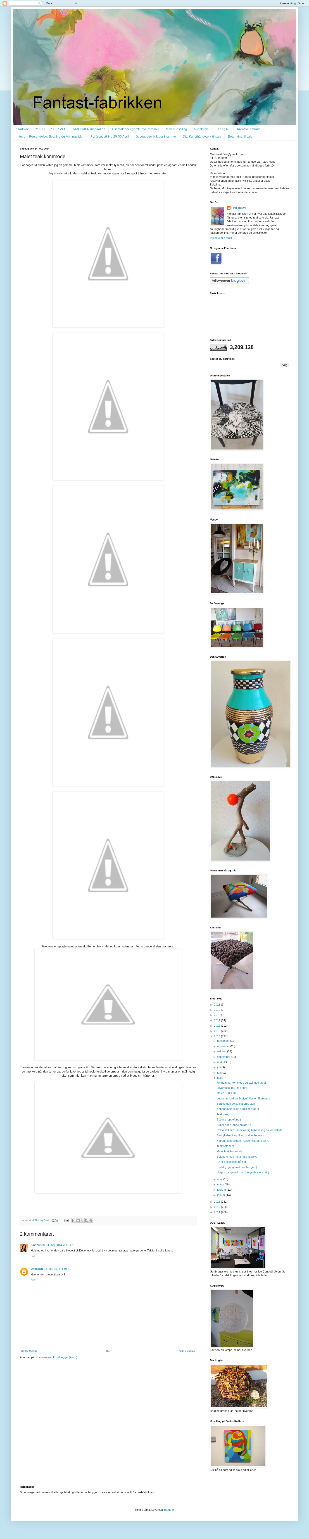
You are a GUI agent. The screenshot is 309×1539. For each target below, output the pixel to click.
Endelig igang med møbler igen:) (237, 1167)
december (223, 1040)
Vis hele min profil (221, 238)
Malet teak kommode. (230, 1151)
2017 (217, 1020)
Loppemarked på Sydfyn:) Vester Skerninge (243, 1098)
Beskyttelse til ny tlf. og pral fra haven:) (240, 1135)
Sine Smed (38, 1245)
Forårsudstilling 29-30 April (109, 136)
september (224, 1057)
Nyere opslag (29, 1350)
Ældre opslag (187, 1350)
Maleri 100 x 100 (227, 1093)
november (223, 1046)
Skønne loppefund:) (229, 1119)
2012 (217, 1207)
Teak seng (223, 1114)
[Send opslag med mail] (66, 1220)
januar (221, 1195)
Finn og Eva (238, 207)
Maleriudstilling (176, 129)
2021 (217, 1004)
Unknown (37, 1268)
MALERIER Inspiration (89, 129)
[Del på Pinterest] (91, 1220)
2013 (217, 1201)
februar (222, 1189)
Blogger (169, 1509)
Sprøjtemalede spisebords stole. (236, 1103)
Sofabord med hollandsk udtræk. (237, 1156)
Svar (33, 1256)
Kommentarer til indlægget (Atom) (56, 1357)
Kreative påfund (248, 129)
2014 (217, 1036)
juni (219, 1072)
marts (221, 1184)
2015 (217, 1031)
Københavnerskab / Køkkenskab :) (238, 1109)
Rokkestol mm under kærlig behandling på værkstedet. (250, 1130)
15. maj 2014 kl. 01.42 (57, 1268)
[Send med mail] (73, 1220)
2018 (217, 1015)
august (221, 1062)
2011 (217, 1212)
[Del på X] (82, 1220)
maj (219, 1078)
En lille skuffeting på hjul (232, 1161)
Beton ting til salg (240, 136)
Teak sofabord (225, 1146)
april (220, 1179)
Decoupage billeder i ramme (155, 136)
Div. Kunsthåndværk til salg (202, 136)
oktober (222, 1051)
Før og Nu (223, 129)
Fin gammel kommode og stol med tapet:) (242, 1082)
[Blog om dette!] (78, 1220)
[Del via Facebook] (86, 1220)
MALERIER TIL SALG (51, 129)
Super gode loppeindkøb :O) (234, 1125)
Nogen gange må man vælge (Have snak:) (243, 1172)
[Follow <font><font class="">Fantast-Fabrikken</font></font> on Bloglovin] (229, 283)
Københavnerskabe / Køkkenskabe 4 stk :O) (243, 1140)
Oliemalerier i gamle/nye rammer (135, 129)
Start (108, 1350)
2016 (217, 1025)
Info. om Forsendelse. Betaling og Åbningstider (50, 136)
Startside (22, 129)
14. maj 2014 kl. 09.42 (59, 1245)
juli (219, 1067)
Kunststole (201, 129)
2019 (217, 1009)
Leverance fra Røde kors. (232, 1087)
